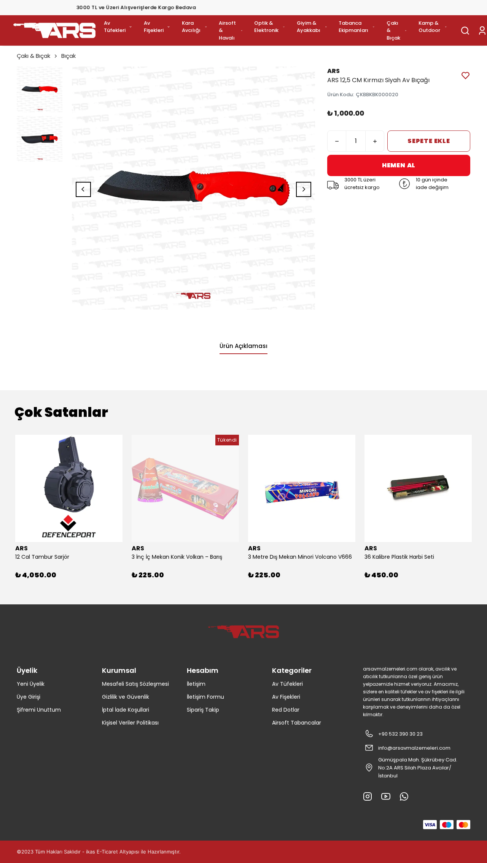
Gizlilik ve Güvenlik (125, 697)
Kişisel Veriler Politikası (130, 722)
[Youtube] (385, 796)
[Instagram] (367, 796)
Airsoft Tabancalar (296, 722)
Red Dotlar (285, 710)
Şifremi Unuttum (39, 710)
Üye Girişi (28, 697)
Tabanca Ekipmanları (353, 26)
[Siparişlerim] (482, 30)
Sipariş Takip (203, 710)
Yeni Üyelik (31, 684)
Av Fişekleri (154, 26)
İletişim (196, 684)
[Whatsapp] (404, 796)
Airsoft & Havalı (227, 30)
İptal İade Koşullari (125, 710)
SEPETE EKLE (428, 141)
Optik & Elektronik (266, 26)
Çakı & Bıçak (393, 30)
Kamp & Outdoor (429, 26)
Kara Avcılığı (191, 26)
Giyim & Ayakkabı (308, 26)
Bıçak (68, 56)
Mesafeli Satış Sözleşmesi (135, 684)
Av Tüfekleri (115, 26)
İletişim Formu (205, 697)
